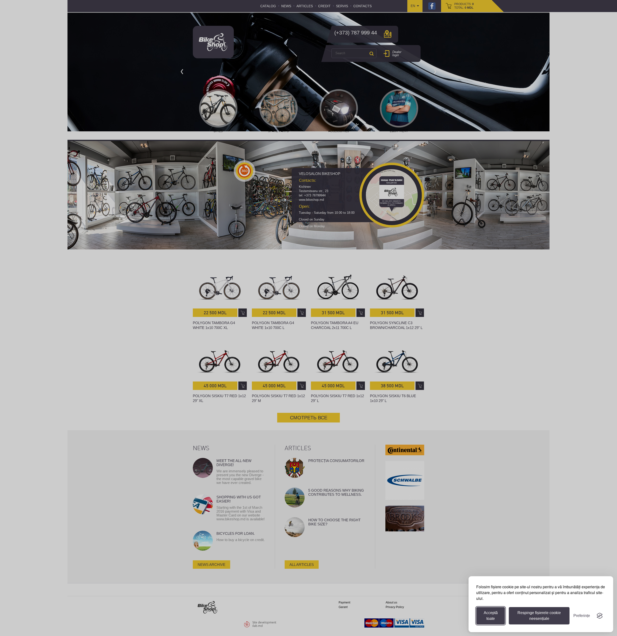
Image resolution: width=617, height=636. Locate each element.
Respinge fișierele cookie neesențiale (539, 616)
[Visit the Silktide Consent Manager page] (599, 616)
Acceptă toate (491, 616)
